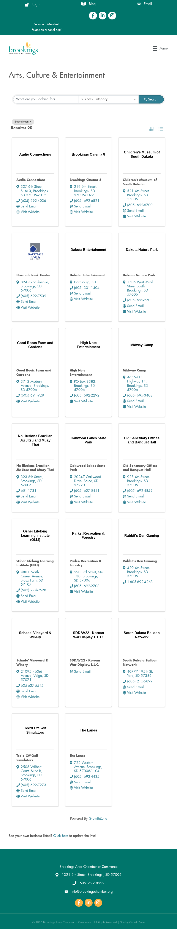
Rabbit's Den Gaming (140, 560)
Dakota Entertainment (87, 275)
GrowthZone (98, 818)
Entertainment (21, 121)
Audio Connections (30, 179)
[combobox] (109, 99)
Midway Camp (134, 370)
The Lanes (77, 755)
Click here (60, 836)
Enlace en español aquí (47, 29)
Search (153, 99)
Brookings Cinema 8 (85, 179)
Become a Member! (46, 24)
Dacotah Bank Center (33, 275)
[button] (151, 129)
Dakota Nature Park (139, 275)
